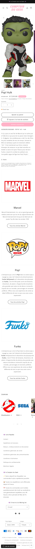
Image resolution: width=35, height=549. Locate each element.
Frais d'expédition (13, 98)
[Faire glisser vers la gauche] (2, 84)
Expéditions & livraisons (10, 443)
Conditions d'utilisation (10, 458)
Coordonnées (16, 545)
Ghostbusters (5, 415)
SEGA (18, 415)
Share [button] (5, 159)
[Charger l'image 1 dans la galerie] (8, 83)
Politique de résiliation (27, 545)
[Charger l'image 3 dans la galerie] (26, 83)
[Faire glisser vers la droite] (33, 84)
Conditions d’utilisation (26, 540)
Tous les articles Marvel (17, 226)
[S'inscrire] (27, 507)
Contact (5, 439)
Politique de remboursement (26, 537)
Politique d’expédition (9, 542)
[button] (3, 8)
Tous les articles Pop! (17, 302)
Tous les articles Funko (17, 378)
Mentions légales (8, 466)
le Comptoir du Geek (11, 537)
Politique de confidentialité (11, 462)
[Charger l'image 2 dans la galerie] (17, 83)
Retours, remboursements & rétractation (16, 447)
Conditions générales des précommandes (16, 454)
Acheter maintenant (17, 124)
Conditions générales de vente (12, 450)
